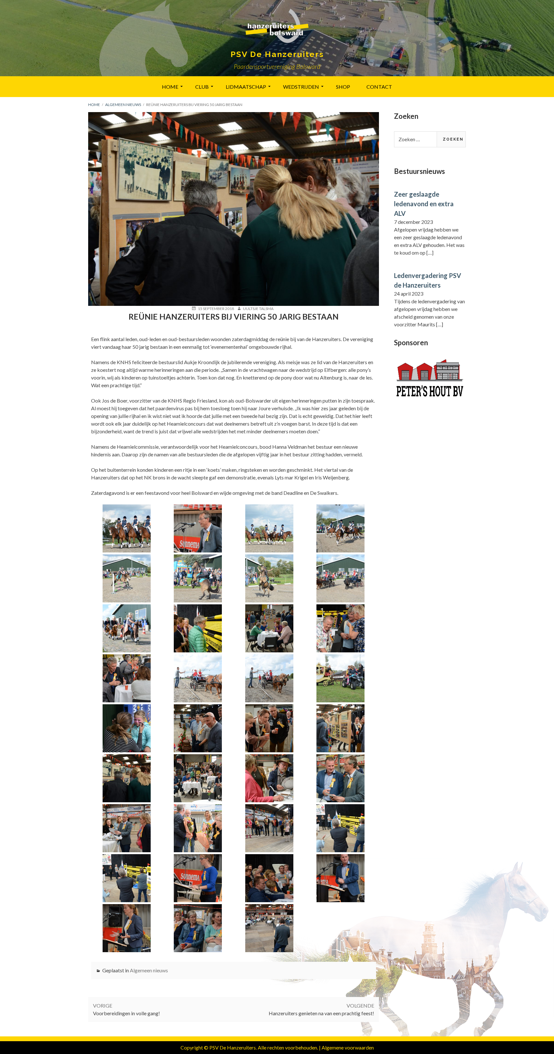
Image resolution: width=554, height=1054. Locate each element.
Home (170, 87)
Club (202, 87)
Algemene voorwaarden (348, 1047)
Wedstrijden (301, 87)
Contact (379, 87)
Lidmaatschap (246, 87)
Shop (343, 87)
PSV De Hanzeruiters (277, 54)
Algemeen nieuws (149, 970)
